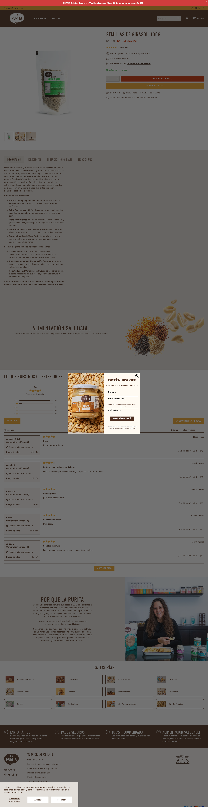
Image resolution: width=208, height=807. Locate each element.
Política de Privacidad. (14, 792)
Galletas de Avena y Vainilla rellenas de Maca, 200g (94, 3)
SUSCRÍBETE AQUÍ (122, 418)
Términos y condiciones (115, 428)
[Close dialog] (137, 376)
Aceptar (38, 800)
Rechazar (61, 800)
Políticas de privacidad (129, 428)
